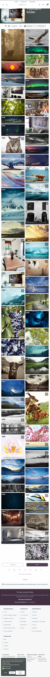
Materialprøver (23, 624)
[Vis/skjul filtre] (5, 26)
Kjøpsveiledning (7, 624)
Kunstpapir (22, 618)
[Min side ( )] (39, 5)
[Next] (22, 14)
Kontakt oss (34, 611)
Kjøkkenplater (23, 621)
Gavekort (22, 627)
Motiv (20, 26)
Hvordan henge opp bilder (9, 627)
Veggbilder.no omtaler (8, 618)
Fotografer (32, 1)
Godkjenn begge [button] (20, 672)
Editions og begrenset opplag (10, 615)
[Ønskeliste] (43, 5)
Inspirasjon (24, 1)
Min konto (34, 615)
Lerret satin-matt (24, 615)
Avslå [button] (5, 672)
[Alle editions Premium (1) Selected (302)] (42, 26)
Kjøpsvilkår (34, 627)
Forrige (13, 564)
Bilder (16, 1)
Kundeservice (36, 609)
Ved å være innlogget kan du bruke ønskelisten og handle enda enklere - (26, 584)
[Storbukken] (13, 14)
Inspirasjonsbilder (8, 621)
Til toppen (25, 579)
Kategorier (6, 642)
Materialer (23, 609)
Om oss (5, 611)
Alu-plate (22, 611)
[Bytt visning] (25, 26)
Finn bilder (7, 636)
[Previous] (3, 14)
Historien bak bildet (8, 631)
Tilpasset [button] (12, 672)
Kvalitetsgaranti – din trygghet (38, 621)
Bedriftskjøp (35, 618)
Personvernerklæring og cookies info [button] (10, 664)
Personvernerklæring (36, 631)
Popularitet (14, 26)
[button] (22, 31)
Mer (36, 564)
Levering (34, 624)
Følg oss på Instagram (20, 602)
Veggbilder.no (8, 609)
